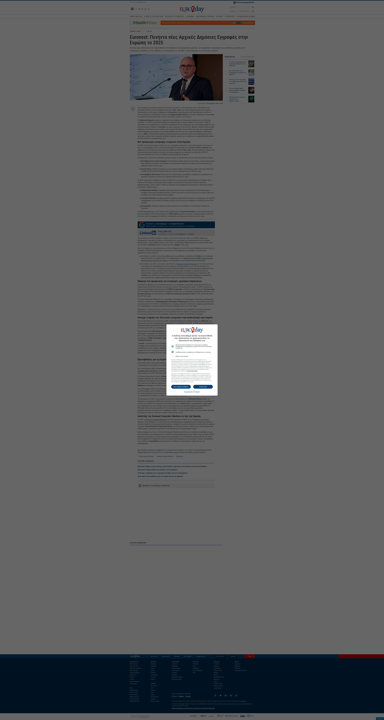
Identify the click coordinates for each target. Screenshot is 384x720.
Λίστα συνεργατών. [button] (192, 371)
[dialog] (192, 360)
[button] (192, 356)
